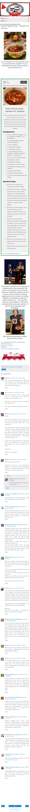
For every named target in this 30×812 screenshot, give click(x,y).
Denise (7, 413)
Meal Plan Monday (6, 343)
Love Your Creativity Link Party (10, 349)
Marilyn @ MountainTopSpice (13, 619)
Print (24, 82)
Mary (6, 378)
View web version (15, 809)
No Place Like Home (7, 345)
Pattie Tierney (9, 754)
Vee (6, 392)
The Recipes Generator (14, 253)
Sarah (6, 645)
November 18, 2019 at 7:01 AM (15, 392)
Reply (6, 387)
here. (20, 67)
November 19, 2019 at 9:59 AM (17, 658)
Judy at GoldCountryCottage (13, 697)
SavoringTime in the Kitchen (13, 734)
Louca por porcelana (11, 493)
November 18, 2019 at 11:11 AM (17, 413)
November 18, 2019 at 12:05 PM (17, 459)
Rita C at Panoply (10, 716)
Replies (9, 475)
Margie (7, 459)
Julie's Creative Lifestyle (12, 506)
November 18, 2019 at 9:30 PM (17, 645)
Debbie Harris (8, 557)
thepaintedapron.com (11, 674)
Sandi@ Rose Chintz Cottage (13, 524)
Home (15, 806)
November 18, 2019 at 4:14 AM (16, 378)
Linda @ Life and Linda (11, 767)
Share (3, 369)
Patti (6, 588)
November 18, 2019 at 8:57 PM (16, 588)
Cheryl (6, 658)
